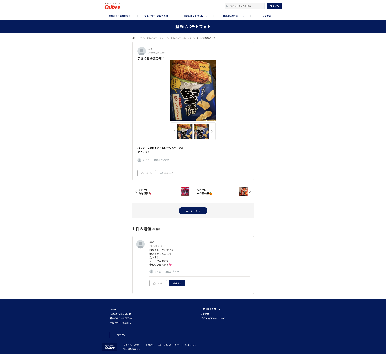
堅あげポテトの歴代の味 (156, 15)
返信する (177, 283)
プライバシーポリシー (132, 345)
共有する (169, 173)
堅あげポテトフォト (156, 38)
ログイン (274, 6)
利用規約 (149, 345)
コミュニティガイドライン (169, 345)
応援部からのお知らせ (119, 15)
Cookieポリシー (191, 345)
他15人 (157, 159)
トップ (138, 38)
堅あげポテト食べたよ (181, 38)
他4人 (168, 271)
